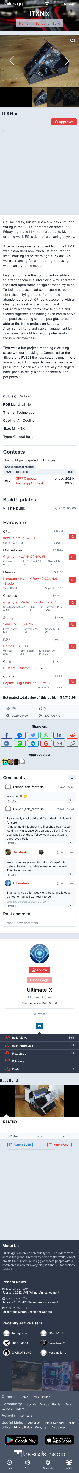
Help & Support (54, 1422)
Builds (40, 23)
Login (72, 4)
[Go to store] (72, 536)
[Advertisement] (39, 1194)
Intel (6, 538)
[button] (67, 60)
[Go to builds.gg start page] (12, 4)
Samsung (10, 624)
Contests (26, 1415)
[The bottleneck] (27, 1376)
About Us (34, 1422)
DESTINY (10, 1122)
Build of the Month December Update (27, 1311)
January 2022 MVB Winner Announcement (30, 1302)
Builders (57, 1404)
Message (41, 980)
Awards (44, 1404)
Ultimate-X (39, 990)
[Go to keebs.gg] (47, 4)
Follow (41, 970)
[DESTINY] (39, 1101)
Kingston (10, 579)
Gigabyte (10, 557)
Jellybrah (20, 852)
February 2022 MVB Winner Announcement (30, 1292)
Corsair (8, 646)
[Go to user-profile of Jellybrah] (8, 852)
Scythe (8, 683)
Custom (9, 668)
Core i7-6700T (24, 538)
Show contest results (19, 466)
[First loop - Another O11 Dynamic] (57, 1376)
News (35, 1397)
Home (23, 23)
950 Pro (27, 624)
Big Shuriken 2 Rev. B (33, 683)
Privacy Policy (22, 1427)
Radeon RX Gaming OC (38, 602)
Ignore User (61, 1144)
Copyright (41, 1427)
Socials (31, 1404)
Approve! (65, 122)
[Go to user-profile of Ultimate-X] (39, 953)
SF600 (23, 646)
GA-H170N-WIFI (33, 557)
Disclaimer (58, 1427)
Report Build (22, 1144)
